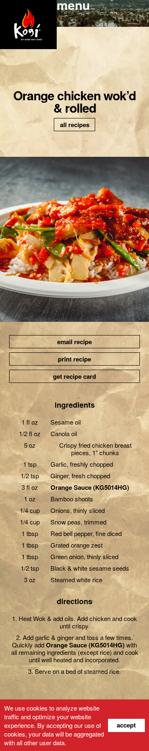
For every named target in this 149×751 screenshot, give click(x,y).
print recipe (74, 359)
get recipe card (74, 376)
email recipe (74, 341)
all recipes (74, 124)
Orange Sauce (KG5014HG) (89, 487)
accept (126, 725)
